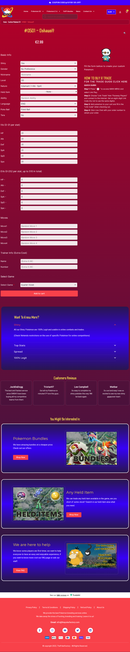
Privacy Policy (31, 607)
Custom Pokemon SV (14, 22)
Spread (18, 351)
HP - (3, 179)
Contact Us (87, 11)
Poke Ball (5, 109)
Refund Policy (86, 607)
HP (2, 133)
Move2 (4, 232)
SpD (3, 156)
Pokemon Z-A (52, 11)
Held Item (5, 92)
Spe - (3, 208)
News (78, 11)
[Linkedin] (90, 630)
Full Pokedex (68, 11)
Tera (3, 115)
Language (5, 103)
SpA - (3, 196)
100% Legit (20, 358)
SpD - (3, 202)
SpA (2, 150)
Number (4, 267)
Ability (4, 98)
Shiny (3, 63)
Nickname (5, 74)
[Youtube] (65, 630)
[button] (20, 457)
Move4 (4, 243)
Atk (2, 139)
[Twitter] (77, 630)
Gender (4, 69)
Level (3, 80)
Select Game (7, 285)
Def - (3, 191)
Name (3, 261)
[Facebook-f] (39, 630)
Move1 (4, 226)
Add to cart (39, 293)
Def (2, 144)
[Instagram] (52, 630)
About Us (100, 607)
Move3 (4, 237)
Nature (4, 86)
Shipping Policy (69, 607)
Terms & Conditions (50, 607)
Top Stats (19, 345)
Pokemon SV (36, 11)
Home (26, 11)
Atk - (3, 185)
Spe (2, 161)
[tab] (65, 325)
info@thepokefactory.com (68, 622)
